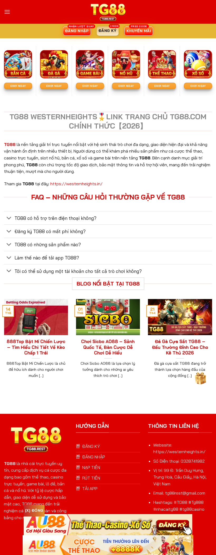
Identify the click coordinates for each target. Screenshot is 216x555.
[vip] (200, 377)
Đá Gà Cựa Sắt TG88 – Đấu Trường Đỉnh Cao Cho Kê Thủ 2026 (180, 347)
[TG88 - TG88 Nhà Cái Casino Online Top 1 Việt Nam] (108, 12)
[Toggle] (9, 218)
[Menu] (7, 11)
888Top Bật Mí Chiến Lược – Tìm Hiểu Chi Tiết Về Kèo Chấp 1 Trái (36, 347)
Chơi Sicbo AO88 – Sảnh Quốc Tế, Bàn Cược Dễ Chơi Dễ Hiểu (108, 347)
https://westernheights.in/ (76, 183)
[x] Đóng (34, 510)
